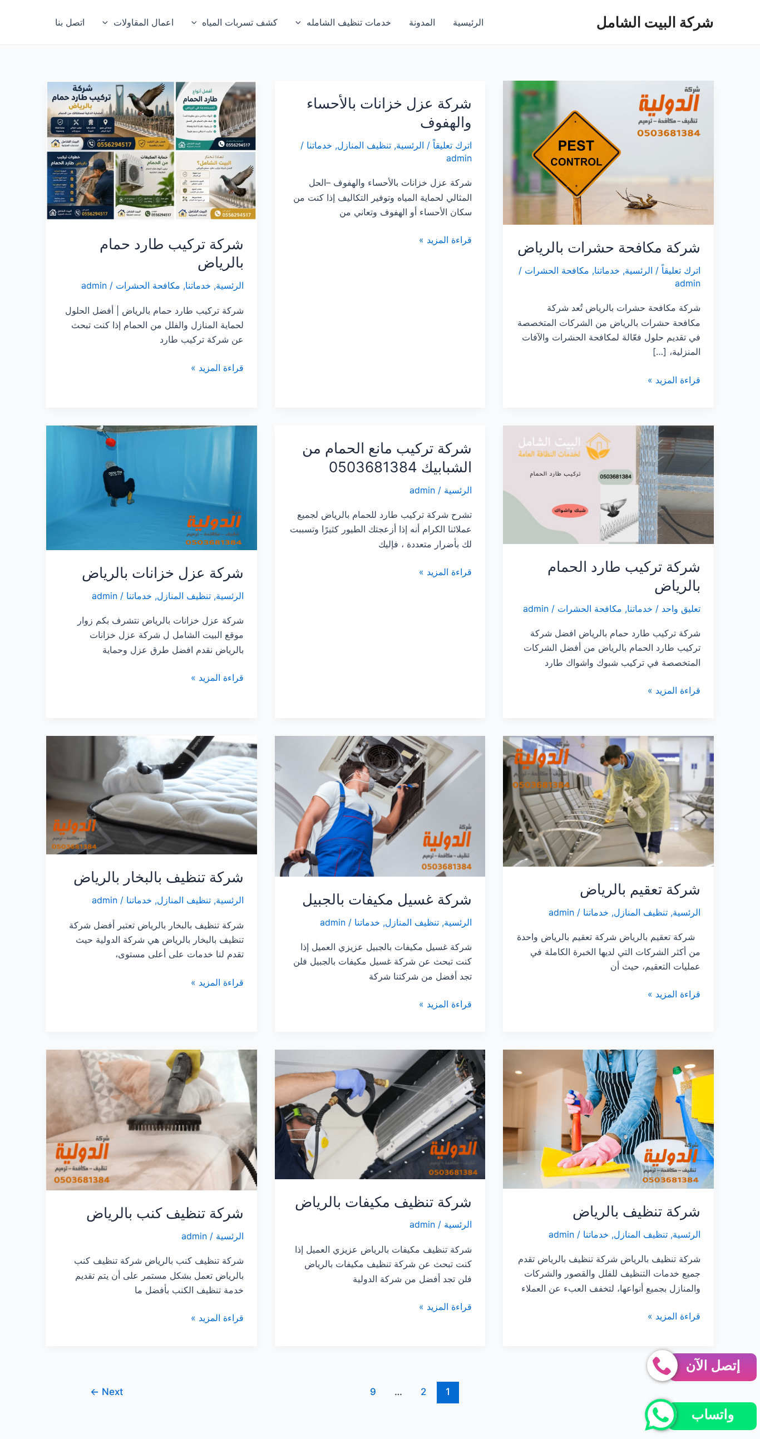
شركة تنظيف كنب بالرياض (165, 1213)
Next (106, 1391)
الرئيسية (468, 22)
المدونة (422, 22)
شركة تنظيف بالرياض (636, 1211)
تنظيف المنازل (364, 145)
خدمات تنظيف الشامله (349, 22)
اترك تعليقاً (681, 270)
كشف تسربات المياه (240, 22)
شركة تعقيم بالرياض (640, 889)
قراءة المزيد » (674, 380)
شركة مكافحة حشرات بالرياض (608, 247)
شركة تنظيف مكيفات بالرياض (383, 1201)
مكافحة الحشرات (557, 270)
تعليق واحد (681, 608)
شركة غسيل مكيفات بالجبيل (387, 899)
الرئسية (639, 270)
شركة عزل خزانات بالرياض (163, 572)
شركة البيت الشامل (655, 22)
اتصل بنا (70, 22)
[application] (301, 22)
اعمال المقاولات (143, 22)
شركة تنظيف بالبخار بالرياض (158, 877)
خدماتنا (607, 270)
